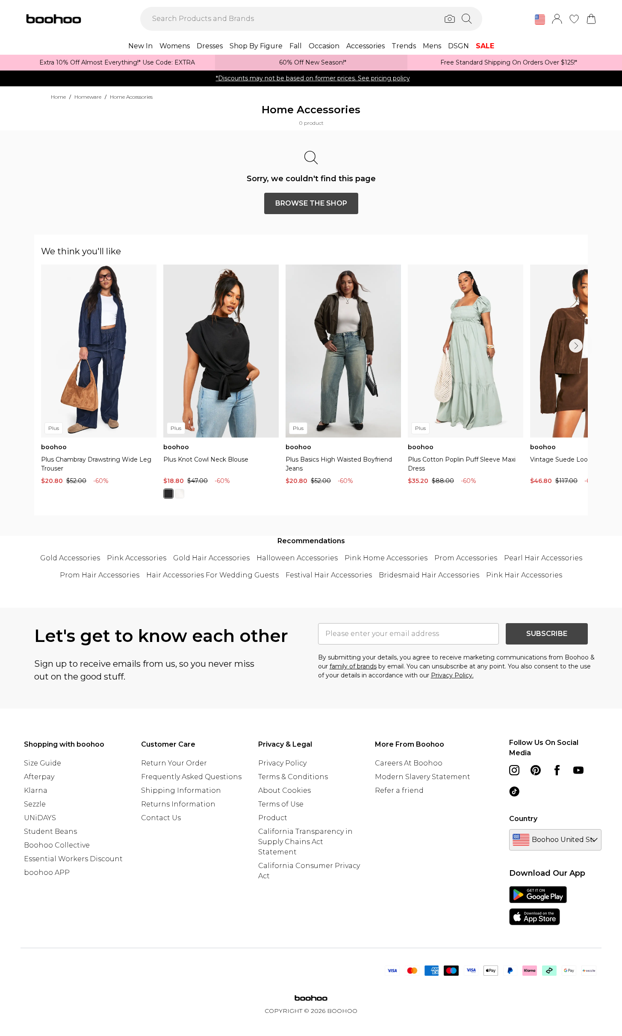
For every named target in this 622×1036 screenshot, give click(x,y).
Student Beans (50, 831)
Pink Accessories (136, 558)
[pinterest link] (536, 770)
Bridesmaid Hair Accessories (429, 575)
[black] (168, 493)
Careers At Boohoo (408, 763)
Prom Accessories (465, 558)
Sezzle (35, 804)
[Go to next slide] (576, 346)
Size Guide (42, 763)
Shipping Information (181, 790)
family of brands (353, 666)
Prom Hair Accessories (99, 575)
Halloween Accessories (297, 558)
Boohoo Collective (57, 845)
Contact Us (161, 818)
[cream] (179, 493)
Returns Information (178, 804)
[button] (539, 19)
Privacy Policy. (452, 675)
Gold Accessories (70, 558)
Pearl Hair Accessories (543, 558)
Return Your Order (174, 763)
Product (272, 818)
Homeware (87, 97)
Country (523, 819)
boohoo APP (47, 872)
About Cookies (284, 790)
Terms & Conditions (293, 777)
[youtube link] (578, 770)
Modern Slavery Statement (422, 777)
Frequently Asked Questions (191, 777)
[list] (314, 387)
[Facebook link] (557, 770)
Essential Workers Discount (73, 859)
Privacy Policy (282, 763)
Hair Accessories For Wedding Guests (212, 575)
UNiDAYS (40, 818)
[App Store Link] (538, 905)
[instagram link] (514, 770)
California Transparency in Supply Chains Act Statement (305, 841)
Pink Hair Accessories (524, 575)
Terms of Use (281, 804)
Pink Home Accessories (386, 558)
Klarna (35, 790)
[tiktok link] (514, 791)
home (58, 97)
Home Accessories (131, 97)
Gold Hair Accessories (211, 558)
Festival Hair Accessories (329, 575)
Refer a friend (399, 790)
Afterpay (39, 777)
